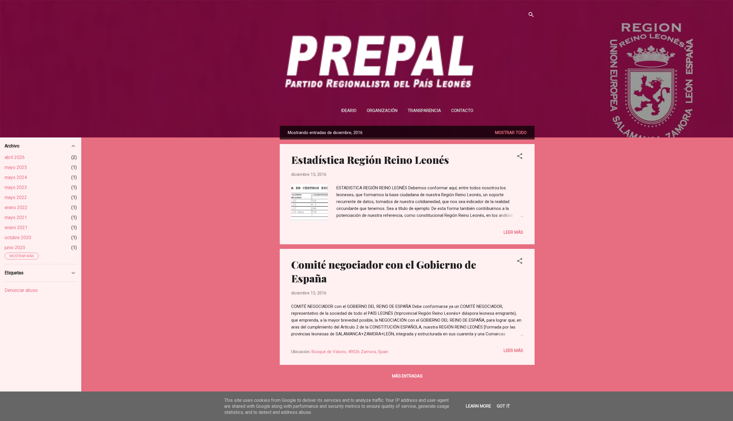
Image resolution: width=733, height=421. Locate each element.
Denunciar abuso (21, 290)
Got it (503, 406)
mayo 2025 (16, 167)
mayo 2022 (16, 197)
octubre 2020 (18, 237)
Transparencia (424, 110)
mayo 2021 (16, 217)
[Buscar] (531, 15)
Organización (382, 110)
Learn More (478, 406)
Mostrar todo (511, 132)
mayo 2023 (16, 187)
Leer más (513, 232)
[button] (519, 157)
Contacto (462, 110)
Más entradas (407, 376)
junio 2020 (15, 247)
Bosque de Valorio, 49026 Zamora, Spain (350, 351)
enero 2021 (16, 227)
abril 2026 (15, 157)
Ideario (348, 110)
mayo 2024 (16, 177)
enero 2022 (16, 207)
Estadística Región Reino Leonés (370, 159)
